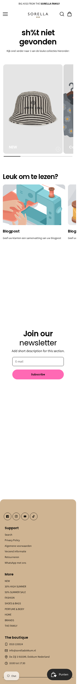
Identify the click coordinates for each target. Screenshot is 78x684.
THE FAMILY (11, 626)
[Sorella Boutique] (38, 14)
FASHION (10, 598)
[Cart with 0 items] (69, 14)
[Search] (62, 14)
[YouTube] (25, 516)
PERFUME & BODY (14, 609)
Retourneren (12, 557)
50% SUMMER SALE (15, 592)
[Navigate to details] (56, 147)
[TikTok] (33, 516)
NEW (7, 581)
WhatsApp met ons (15, 562)
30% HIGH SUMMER (15, 586)
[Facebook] (7, 516)
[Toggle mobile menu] (14, 14)
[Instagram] (16, 516)
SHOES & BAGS (13, 603)
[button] (69, 14)
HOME (8, 614)
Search (8, 534)
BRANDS (9, 620)
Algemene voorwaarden (18, 546)
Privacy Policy (12, 540)
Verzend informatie (15, 551)
